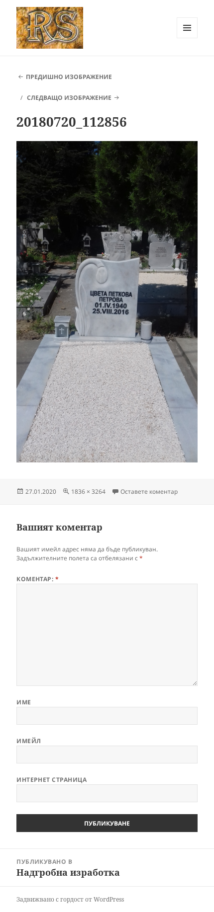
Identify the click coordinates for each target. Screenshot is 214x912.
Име (23, 702)
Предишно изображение (69, 77)
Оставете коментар (149, 491)
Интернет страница (51, 779)
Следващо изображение (69, 97)
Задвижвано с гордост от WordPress (70, 899)
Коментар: (37, 579)
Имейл (28, 741)
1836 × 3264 (88, 491)
